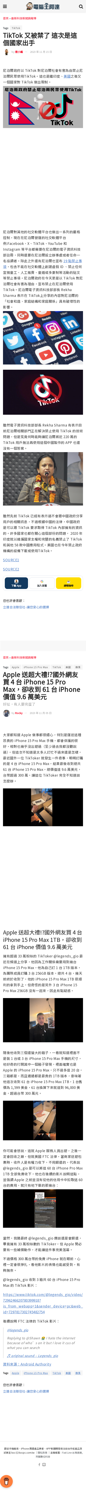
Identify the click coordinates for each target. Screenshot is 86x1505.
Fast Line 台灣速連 (72, 1452)
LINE (80, 62)
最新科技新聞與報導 (23, 18)
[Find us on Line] (44, 1465)
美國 (67, 76)
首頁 (6, 18)
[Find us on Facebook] (39, 1465)
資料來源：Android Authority (27, 1364)
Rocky (19, 713)
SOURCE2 (11, 569)
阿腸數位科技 (43, 1456)
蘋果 (78, 667)
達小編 (19, 52)
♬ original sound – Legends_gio (32, 1355)
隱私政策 (42, 1452)
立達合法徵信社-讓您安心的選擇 (26, 607)
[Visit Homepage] (43, 6)
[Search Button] (81, 6)
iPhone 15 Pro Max (36, 667)
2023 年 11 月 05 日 (41, 713)
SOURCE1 (11, 559)
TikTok (16, 28)
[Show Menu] (5, 6)
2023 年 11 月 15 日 (41, 52)
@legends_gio (17, 1330)
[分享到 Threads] (72, 62)
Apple (15, 667)
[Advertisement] (43, 622)
